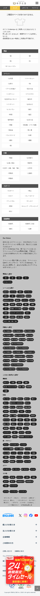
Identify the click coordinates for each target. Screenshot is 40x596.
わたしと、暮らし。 (10, 500)
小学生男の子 (29, 481)
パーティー (10, 104)
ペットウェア (13, 491)
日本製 (27, 424)
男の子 (12, 481)
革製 (33, 453)
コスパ (28, 432)
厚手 (13, 419)
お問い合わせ (7, 551)
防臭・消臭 (21, 386)
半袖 (27, 419)
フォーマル (27, 461)
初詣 (10, 158)
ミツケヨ (22, 502)
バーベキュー (30, 78)
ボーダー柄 (28, 448)
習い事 (30, 130)
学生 (6, 485)
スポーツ (11, 191)
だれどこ (16, 498)
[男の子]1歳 (29, 335)
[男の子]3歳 (14, 339)
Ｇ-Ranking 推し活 (26, 505)
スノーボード (30, 196)
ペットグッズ (22, 491)
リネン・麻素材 (19, 448)
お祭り (11, 83)
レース (13, 453)
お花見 (11, 78)
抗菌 (6, 391)
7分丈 (20, 424)
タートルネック (14, 444)
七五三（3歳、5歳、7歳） (11, 168)
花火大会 (30, 89)
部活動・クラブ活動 (29, 125)
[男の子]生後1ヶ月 (18, 331)
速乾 (26, 382)
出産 (30, 135)
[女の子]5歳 (30, 360)
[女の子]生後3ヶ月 (29, 352)
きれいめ (5, 461)
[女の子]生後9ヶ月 (20, 356)
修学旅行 (11, 120)
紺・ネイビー (25, 469)
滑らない (13, 398)
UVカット (6, 382)
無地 (6, 457)
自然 (33, 457)
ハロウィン (10, 94)
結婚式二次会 (30, 224)
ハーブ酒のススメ (13, 505)
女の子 (6, 481)
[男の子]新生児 (7, 331)
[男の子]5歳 (30, 339)
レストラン (10, 109)
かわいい (12, 457)
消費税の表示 (19, 551)
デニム (6, 444)
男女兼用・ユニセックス (25, 436)
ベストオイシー (22, 500)
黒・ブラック (16, 469)
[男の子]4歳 (22, 339)
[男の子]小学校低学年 (17, 343)
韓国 (33, 424)
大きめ (6, 411)
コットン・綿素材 (8, 448)
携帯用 (33, 415)
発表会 (11, 130)
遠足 (30, 114)
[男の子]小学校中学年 (9, 348)
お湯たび (31, 498)
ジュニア (5, 477)
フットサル (10, 201)
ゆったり (28, 411)
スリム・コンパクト (23, 415)
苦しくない (6, 398)
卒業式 (11, 173)
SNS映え (14, 436)
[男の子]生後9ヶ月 (20, 335)
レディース (25, 8)
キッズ (15, 8)
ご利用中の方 (8, 543)
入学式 (30, 168)
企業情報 (6, 537)
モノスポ (31, 500)
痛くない (12, 407)
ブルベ (26, 428)
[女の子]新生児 (7, 352)
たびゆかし (30, 502)
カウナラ (15, 502)
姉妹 (33, 477)
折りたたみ (6, 419)
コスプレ (5, 491)
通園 (30, 140)
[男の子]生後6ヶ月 (8, 335)
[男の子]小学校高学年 (22, 348)
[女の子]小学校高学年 (22, 369)
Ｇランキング (8, 498)
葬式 (10, 229)
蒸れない (20, 398)
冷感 (13, 382)
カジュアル (26, 457)
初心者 (12, 477)
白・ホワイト (7, 469)
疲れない (27, 398)
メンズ (5, 8)
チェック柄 (6, 453)
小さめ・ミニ (13, 411)
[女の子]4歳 (22, 360)
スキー (11, 196)
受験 (10, 125)
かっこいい (20, 461)
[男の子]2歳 (6, 339)
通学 (10, 140)
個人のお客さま (9, 524)
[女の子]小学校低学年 (17, 364)
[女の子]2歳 (6, 360)
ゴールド (32, 469)
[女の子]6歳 (6, 364)
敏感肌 (6, 428)
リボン (27, 453)
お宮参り (30, 158)
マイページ (35, 8)
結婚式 (11, 224)
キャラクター (13, 485)
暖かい (33, 398)
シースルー (23, 444)
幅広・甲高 (6, 424)
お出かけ (30, 104)
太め (21, 411)
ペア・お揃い (7, 436)
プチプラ (21, 432)
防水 (19, 382)
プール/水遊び (10, 89)
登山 (30, 191)
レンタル (12, 428)
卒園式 (11, 178)
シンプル (19, 457)
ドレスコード (11, 135)
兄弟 (27, 477)
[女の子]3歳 (14, 360)
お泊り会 (30, 120)
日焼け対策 (27, 407)
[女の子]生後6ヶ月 (8, 356)
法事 (30, 229)
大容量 (6, 415)
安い (15, 432)
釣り (10, 211)
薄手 (20, 419)
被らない (5, 407)
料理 (10, 114)
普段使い (12, 461)
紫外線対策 (20, 407)
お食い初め (10, 163)
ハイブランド (7, 432)
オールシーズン (11, 66)
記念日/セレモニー (11, 99)
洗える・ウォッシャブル (10, 386)
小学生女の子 (20, 481)
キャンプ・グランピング (30, 206)
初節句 (30, 163)
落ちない (27, 403)
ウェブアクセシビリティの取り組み (15, 556)
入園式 (30, 173)
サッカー (30, 201)
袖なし (13, 424)
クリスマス (30, 94)
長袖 (33, 419)
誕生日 (30, 99)
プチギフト (20, 477)
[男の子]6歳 (6, 343)
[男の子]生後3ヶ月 (29, 331)
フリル (20, 453)
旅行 (30, 109)
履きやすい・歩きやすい (16, 403)
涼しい (6, 403)
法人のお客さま (9, 530)
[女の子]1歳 (29, 356)
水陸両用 (28, 386)
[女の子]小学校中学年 (9, 369)
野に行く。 (7, 502)
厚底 (19, 428)
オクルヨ (24, 498)
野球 (10, 206)
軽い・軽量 (13, 415)
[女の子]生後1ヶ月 (18, 352)
